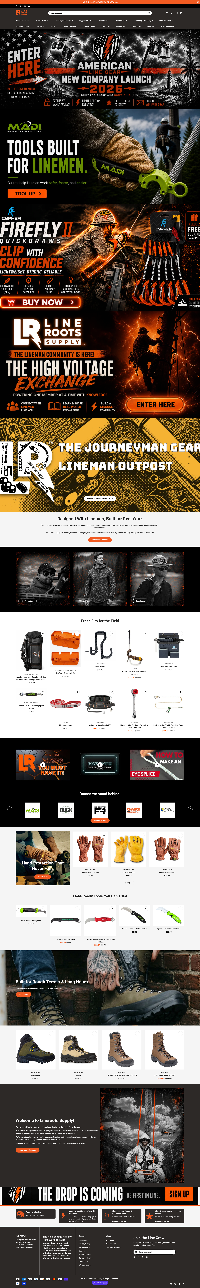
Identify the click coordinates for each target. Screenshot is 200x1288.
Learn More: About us (27, 1150)
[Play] (43, 765)
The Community (167, 26)
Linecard (150, 26)
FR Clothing (83, 601)
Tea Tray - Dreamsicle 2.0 (65, 673)
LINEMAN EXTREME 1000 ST (164, 1075)
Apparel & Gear (22, 21)
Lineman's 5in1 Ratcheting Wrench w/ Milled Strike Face (134, 726)
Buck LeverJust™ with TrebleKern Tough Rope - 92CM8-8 (168, 726)
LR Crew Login (85, 1265)
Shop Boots (23, 994)
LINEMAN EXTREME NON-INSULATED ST (121, 1075)
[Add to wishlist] (43, 633)
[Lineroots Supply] (22, 13)
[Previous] (9, 808)
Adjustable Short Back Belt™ (100, 725)
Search (82, 1251)
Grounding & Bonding (142, 21)
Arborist (106, 26)
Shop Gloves (43, 877)
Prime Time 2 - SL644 (90, 872)
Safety (39, 26)
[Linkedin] (25, 6)
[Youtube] (29, 6)
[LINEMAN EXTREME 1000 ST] (164, 1050)
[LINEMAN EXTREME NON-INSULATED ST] (121, 1050)
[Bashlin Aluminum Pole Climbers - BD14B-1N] (134, 648)
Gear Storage (120, 21)
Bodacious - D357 (128, 872)
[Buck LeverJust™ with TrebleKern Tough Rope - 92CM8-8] (168, 703)
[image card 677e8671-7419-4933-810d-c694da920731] (43, 579)
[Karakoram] (36, 1050)
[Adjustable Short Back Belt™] (100, 703)
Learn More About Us (100, 540)
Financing (83, 1240)
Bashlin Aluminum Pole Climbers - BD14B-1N (134, 673)
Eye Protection (27, 601)
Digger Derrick (85, 21)
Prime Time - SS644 (166, 872)
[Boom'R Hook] (100, 645)
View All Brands (100, 820)
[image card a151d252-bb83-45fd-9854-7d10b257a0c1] (100, 579)
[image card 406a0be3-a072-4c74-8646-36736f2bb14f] (157, 579)
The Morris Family (113, 1247)
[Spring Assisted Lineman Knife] (168, 915)
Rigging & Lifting (22, 26)
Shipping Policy (85, 1254)
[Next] (190, 808)
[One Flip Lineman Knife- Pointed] (134, 915)
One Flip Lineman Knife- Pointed (134, 929)
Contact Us (83, 1261)
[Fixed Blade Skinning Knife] (31, 911)
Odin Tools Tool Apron (169, 667)
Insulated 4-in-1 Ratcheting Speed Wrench (31, 707)
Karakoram (35, 1075)
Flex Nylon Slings (65, 725)
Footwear (103, 21)
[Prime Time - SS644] (166, 849)
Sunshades (140, 601)
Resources (120, 26)
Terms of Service (85, 1258)
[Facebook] (16, 6)
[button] (181, 13)
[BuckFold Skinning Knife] (65, 920)
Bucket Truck (41, 21)
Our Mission (111, 1244)
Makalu (78, 1075)
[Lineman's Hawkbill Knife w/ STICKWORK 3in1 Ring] (100, 920)
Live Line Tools (165, 21)
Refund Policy (84, 1247)
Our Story (110, 1240)
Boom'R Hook (100, 667)
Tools (52, 26)
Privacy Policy (84, 1244)
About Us (137, 26)
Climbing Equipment (63, 21)
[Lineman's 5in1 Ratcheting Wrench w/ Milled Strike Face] (134, 703)
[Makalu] (79, 1050)
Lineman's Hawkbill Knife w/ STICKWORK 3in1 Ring (100, 940)
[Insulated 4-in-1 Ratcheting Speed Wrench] (31, 694)
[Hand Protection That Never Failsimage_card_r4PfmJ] (43, 858)
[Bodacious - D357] (128, 849)
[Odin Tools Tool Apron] (168, 645)
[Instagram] (20, 6)
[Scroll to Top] (196, 1276)
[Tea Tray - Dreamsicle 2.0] (65, 648)
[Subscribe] (173, 1252)
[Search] (149, 13)
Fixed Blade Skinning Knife (31, 921)
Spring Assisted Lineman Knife (168, 929)
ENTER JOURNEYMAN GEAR (100, 498)
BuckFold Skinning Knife (66, 939)
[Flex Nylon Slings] (65, 703)
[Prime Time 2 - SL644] (90, 849)
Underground (89, 26)
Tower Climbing (69, 26)
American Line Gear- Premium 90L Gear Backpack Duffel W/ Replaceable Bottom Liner (31, 678)
